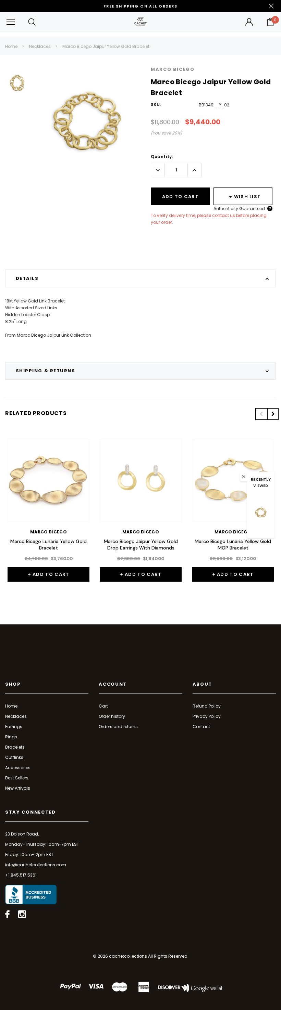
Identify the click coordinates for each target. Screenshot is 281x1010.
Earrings (13, 726)
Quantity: (162, 156)
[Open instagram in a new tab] (22, 914)
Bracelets (15, 747)
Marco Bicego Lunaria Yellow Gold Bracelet (48, 544)
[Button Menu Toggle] (10, 21)
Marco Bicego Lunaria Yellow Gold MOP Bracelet (233, 544)
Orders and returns (118, 726)
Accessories (17, 768)
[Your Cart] (270, 22)
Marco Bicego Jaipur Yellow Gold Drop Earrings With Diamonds (141, 544)
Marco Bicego (172, 69)
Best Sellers (16, 778)
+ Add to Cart (49, 574)
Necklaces (40, 46)
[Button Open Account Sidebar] (249, 22)
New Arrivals (17, 788)
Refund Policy (207, 706)
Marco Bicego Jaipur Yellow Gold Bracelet (105, 46)
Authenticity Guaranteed (239, 208)
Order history (112, 716)
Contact (201, 726)
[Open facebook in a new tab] (7, 914)
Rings (11, 737)
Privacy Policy (207, 716)
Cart (103, 706)
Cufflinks (14, 757)
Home (11, 46)
